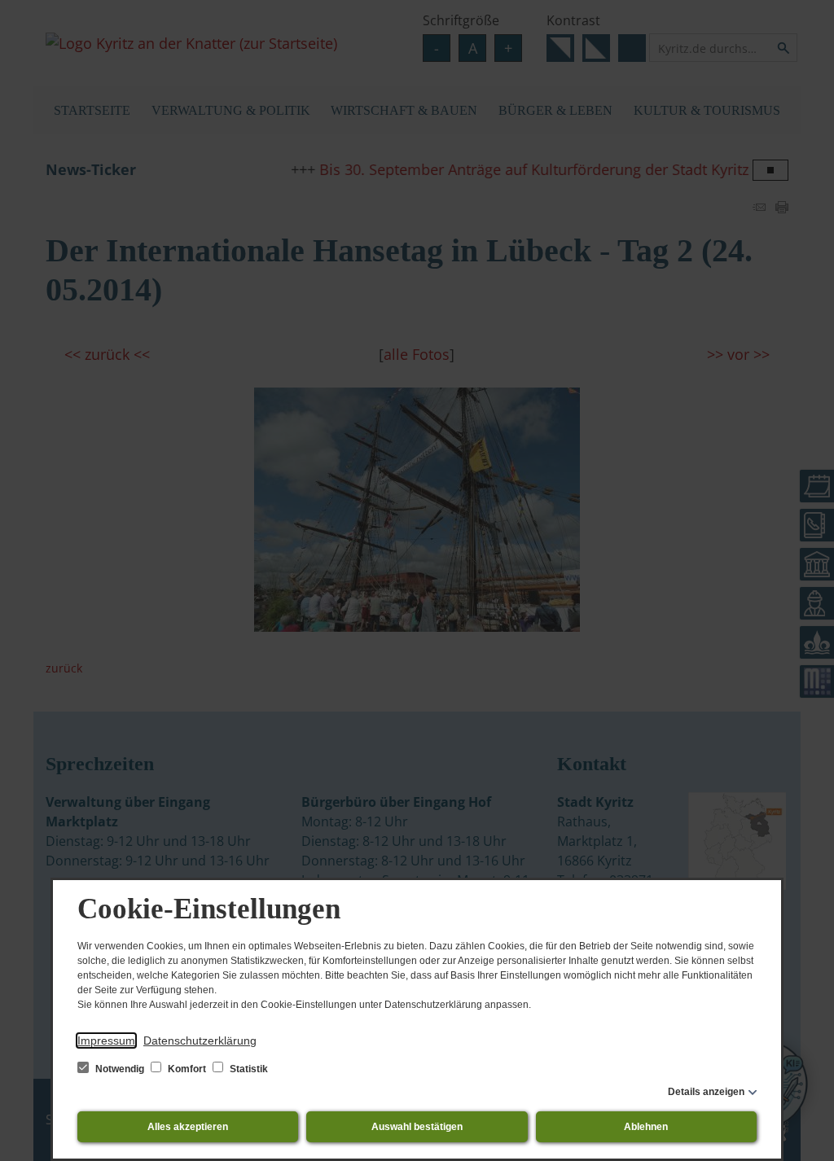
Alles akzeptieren (187, 1127)
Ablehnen (646, 1127)
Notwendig (120, 1069)
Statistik (247, 1069)
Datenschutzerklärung (200, 1040)
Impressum (106, 1040)
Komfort (186, 1069)
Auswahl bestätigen (417, 1127)
